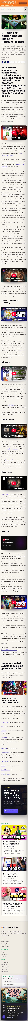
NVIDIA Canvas (6, 774)
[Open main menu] (25, 9)
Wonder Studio (5, 752)
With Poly (11, 405)
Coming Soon (4, 954)
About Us (3, 956)
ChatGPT (4, 737)
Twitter (5, 964)
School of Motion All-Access (9, 650)
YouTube (5, 971)
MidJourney (5, 761)
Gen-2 (3, 726)
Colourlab (4, 748)
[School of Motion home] (8, 9)
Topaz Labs (4, 722)
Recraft (3, 730)
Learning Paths (5, 944)
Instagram (6, 967)
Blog (2, 952)
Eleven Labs (4, 494)
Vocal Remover (5, 770)
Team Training (5, 946)
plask (8, 449)
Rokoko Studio (9, 460)
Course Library (5, 941)
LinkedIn (5, 969)
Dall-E (3, 765)
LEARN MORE (23, 3)
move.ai (15, 449)
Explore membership (11, 811)
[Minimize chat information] (25, 1007)
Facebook (5, 962)
